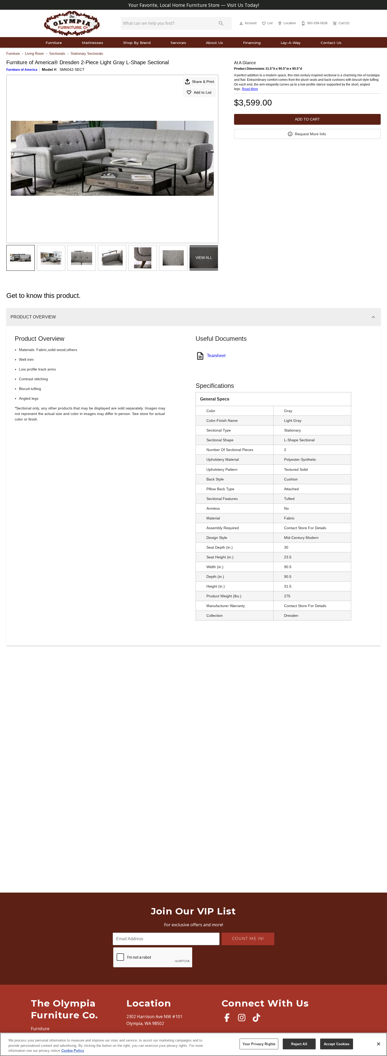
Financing (252, 43)
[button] (241, 23)
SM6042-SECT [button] (72, 69)
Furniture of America (21, 70)
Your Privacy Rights (258, 1044)
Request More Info (310, 134)
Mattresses (92, 43)
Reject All (299, 1044)
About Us (214, 43)
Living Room (34, 54)
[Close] (378, 1044)
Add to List (202, 92)
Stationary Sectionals (87, 54)
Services (178, 43)
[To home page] (72, 23)
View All (204, 258)
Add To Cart (307, 119)
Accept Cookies (337, 1044)
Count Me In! (248, 938)
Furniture (54, 43)
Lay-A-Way (291, 43)
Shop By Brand (137, 43)
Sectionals (57, 54)
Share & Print (203, 81)
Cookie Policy (72, 1051)
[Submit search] (221, 23)
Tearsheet (216, 355)
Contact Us (331, 43)
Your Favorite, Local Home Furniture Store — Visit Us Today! (193, 5)
